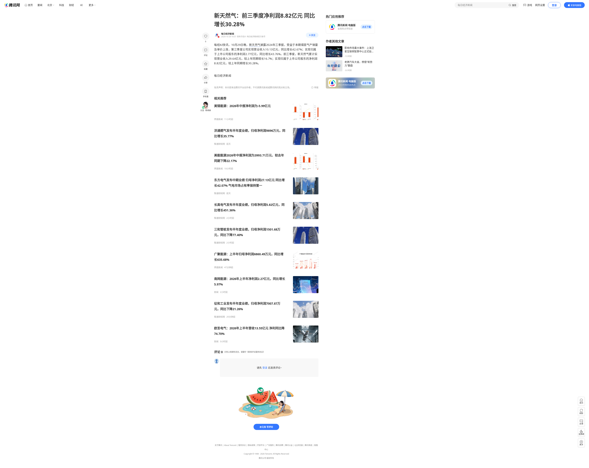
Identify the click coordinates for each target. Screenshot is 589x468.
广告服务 (270, 445)
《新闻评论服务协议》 (255, 352)
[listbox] (266, 220)
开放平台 (260, 445)
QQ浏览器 (298, 445)
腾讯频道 (308, 445)
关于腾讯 (218, 445)
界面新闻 (218, 119)
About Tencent (230, 445)
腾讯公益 (289, 445)
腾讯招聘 (279, 445)
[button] (366, 27)
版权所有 (270, 458)
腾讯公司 (262, 458)
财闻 (216, 292)
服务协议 (242, 445)
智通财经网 (219, 144)
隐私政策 (251, 445)
